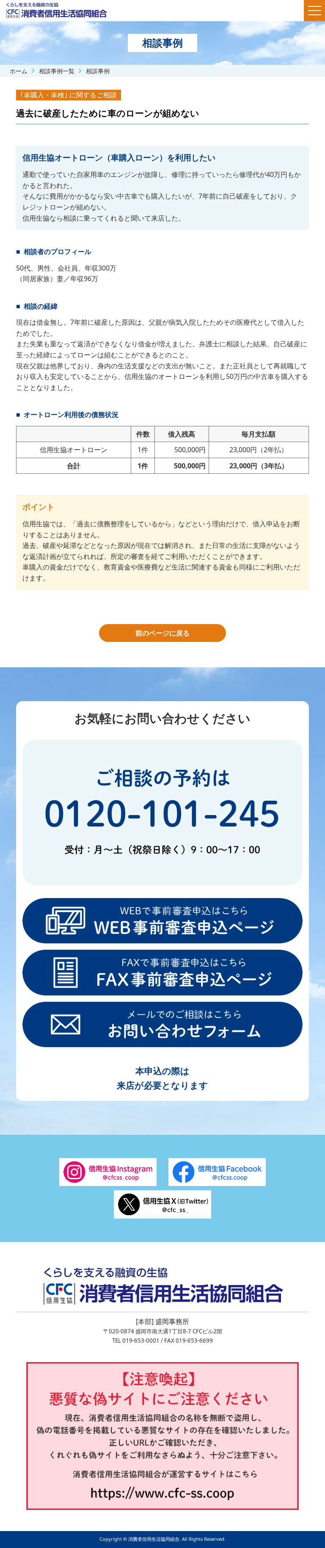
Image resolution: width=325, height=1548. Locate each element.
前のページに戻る (162, 633)
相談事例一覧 (56, 71)
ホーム (19, 71)
